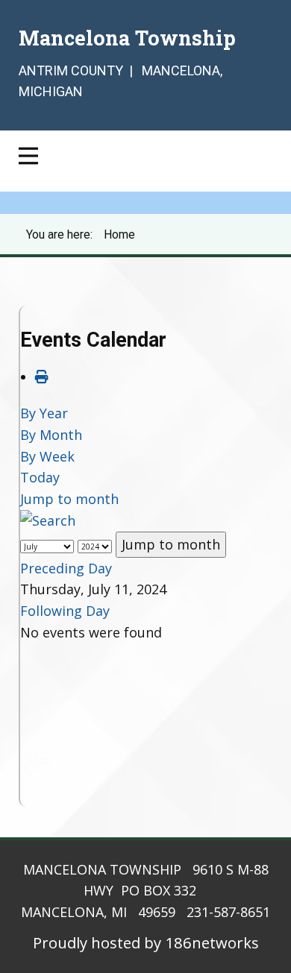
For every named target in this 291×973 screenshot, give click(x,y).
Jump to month (69, 499)
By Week (47, 456)
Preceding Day (66, 568)
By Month (51, 435)
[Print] (41, 376)
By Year (44, 413)
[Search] (47, 520)
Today (40, 477)
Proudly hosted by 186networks (146, 942)
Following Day (65, 611)
